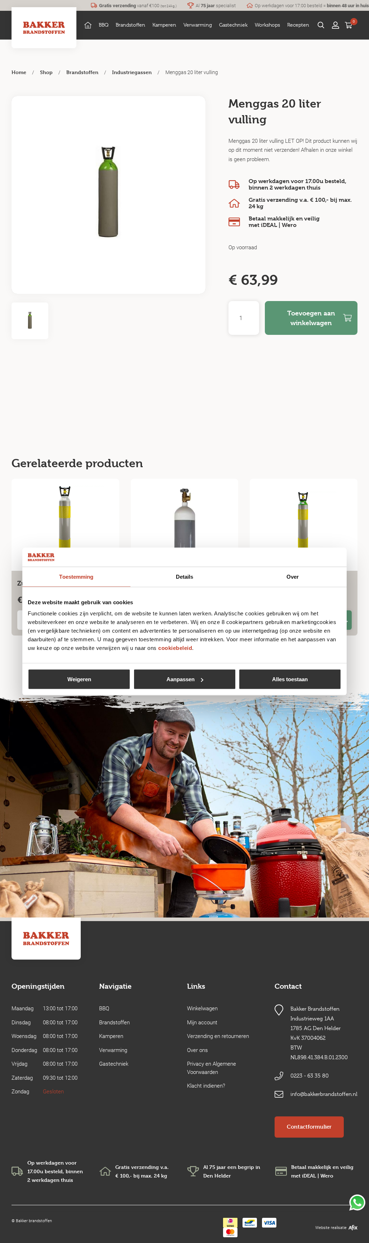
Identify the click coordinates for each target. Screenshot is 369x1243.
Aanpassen (180, 679)
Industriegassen (132, 72)
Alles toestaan (290, 679)
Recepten (298, 25)
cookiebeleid (175, 648)
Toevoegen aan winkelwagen (311, 318)
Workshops (267, 25)
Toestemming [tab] (76, 576)
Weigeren (79, 679)
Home (19, 72)
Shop (46, 72)
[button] (103, 25)
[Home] (88, 25)
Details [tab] (185, 576)
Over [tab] (292, 576)
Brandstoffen (82, 72)
